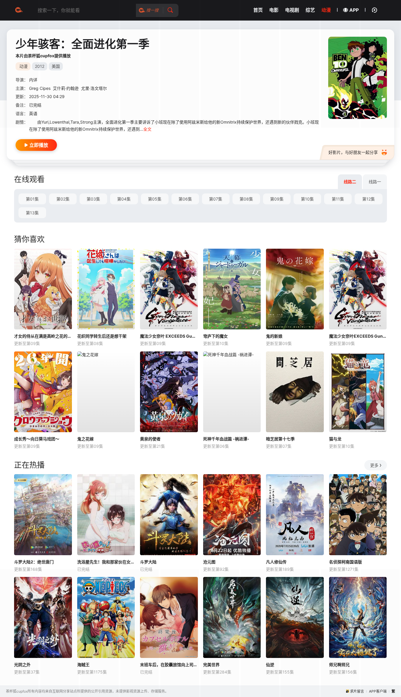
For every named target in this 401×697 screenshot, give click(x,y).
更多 (374, 465)
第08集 (246, 198)
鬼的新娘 (274, 336)
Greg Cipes (39, 88)
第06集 (185, 198)
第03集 (93, 198)
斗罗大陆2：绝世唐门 (34, 561)
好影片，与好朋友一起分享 (353, 152)
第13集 (32, 212)
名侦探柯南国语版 (345, 561)
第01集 (32, 198)
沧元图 (209, 561)
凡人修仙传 (276, 561)
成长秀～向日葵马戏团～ (36, 438)
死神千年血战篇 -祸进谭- (226, 438)
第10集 (307, 198)
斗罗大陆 (148, 561)
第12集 (368, 198)
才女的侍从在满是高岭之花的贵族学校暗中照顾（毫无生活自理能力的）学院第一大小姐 (43, 336)
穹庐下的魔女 (215, 336)
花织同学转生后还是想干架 (102, 336)
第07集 (215, 198)
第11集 (338, 198)
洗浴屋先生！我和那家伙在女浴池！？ (106, 561)
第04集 (124, 198)
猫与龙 (335, 438)
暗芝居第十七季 (280, 438)
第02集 (63, 198)
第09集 (277, 198)
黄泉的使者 (150, 438)
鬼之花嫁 (85, 438)
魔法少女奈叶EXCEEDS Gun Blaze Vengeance (358, 336)
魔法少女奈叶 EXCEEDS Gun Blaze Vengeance (169, 336)
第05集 (154, 198)
